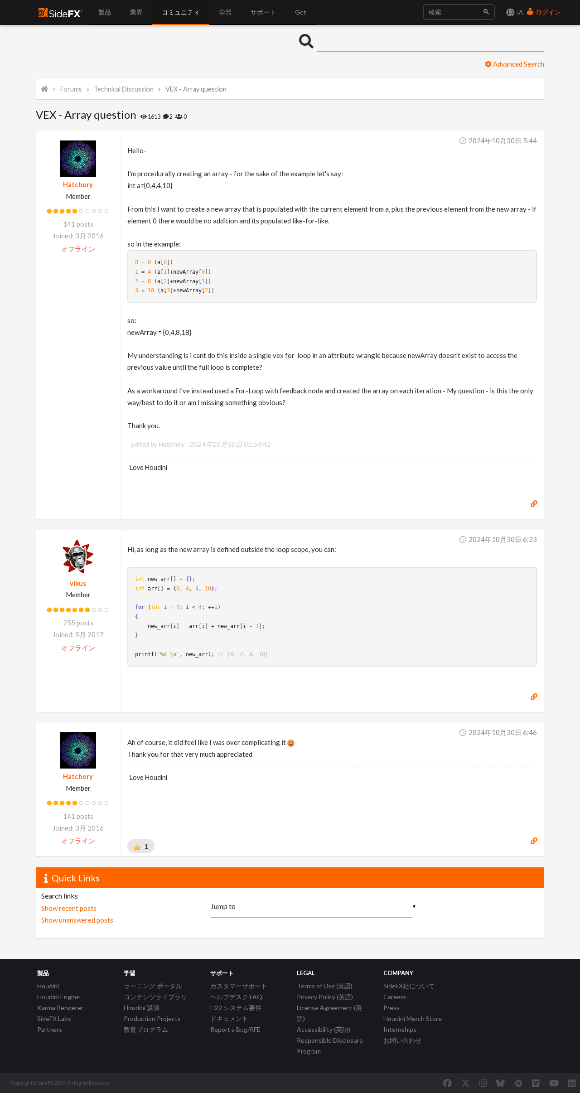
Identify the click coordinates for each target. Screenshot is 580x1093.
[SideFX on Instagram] (483, 1083)
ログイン (547, 12)
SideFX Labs (54, 1018)
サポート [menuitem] (263, 12)
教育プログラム (146, 1029)
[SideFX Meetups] (518, 1083)
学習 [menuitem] (225, 12)
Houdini (48, 986)
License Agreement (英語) (329, 1013)
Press (391, 1007)
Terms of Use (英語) (325, 986)
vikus (78, 583)
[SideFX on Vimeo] (535, 1083)
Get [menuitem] (300, 12)
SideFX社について (409, 986)
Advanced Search (518, 64)
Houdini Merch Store (412, 1018)
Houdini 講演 (142, 1007)
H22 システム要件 (235, 1007)
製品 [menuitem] (104, 12)
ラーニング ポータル (153, 986)
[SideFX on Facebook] (447, 1083)
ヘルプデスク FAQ (236, 997)
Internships (399, 1029)
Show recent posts (69, 908)
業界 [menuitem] (136, 12)
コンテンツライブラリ (155, 997)
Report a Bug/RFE (235, 1029)
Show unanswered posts (77, 920)
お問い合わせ (402, 1040)
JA (519, 12)
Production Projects (152, 1018)
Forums (71, 89)
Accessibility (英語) (323, 1029)
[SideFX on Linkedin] (571, 1083)
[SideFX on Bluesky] (500, 1083)
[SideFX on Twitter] (465, 1083)
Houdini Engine (58, 997)
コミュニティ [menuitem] (181, 12)
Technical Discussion (124, 89)
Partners (49, 1029)
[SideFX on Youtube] (554, 1083)
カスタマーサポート (238, 986)
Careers (394, 997)
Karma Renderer (60, 1007)
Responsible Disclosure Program (330, 1045)
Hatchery (78, 184)
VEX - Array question (196, 89)
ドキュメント (229, 1018)
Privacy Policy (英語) (325, 997)
